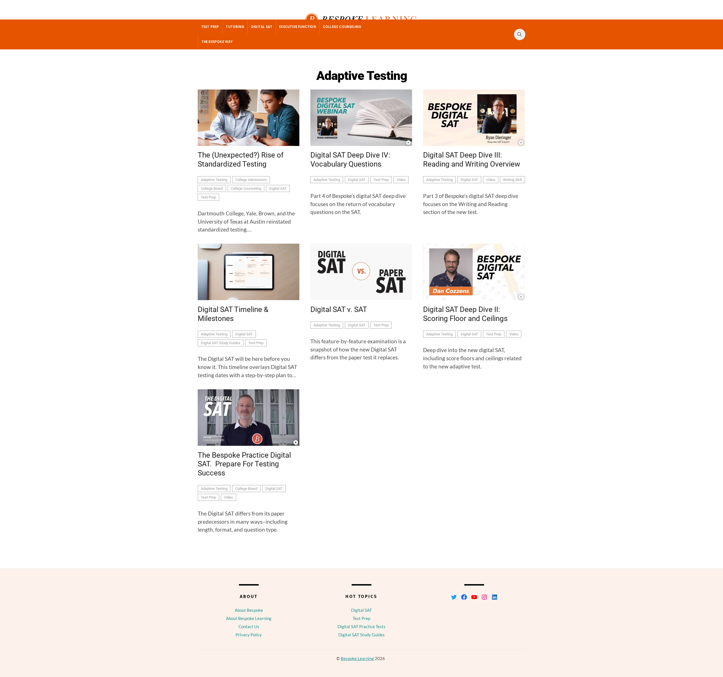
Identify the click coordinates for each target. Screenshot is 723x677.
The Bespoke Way (217, 42)
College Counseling (342, 27)
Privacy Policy (249, 634)
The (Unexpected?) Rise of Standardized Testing (241, 159)
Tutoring (235, 27)
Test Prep (210, 27)
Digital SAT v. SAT (338, 309)
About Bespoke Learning (248, 618)
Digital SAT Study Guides (220, 343)
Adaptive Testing (214, 180)
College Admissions (251, 180)
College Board (212, 188)
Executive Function (297, 27)
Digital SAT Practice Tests (361, 626)
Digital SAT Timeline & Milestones (233, 314)
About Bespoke (249, 610)
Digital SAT (261, 27)
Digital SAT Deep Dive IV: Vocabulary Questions (350, 159)
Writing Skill (512, 180)
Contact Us (248, 626)
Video (401, 180)
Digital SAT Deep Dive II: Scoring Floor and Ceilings (465, 314)
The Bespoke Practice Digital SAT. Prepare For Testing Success (244, 464)
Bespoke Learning (357, 658)
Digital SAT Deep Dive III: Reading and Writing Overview (471, 159)
